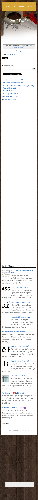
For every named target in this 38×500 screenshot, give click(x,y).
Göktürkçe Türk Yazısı (11, 96)
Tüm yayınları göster (23, 46)
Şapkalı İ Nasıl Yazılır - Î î (20, 361)
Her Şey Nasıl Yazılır (10, 94)
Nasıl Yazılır (19, 20)
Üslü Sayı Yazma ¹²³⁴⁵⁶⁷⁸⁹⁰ (20, 287)
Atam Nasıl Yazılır (9, 99)
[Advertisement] (19, 183)
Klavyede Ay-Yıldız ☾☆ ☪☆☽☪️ (14, 408)
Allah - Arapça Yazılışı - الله (13, 80)
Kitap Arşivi (29, 6)
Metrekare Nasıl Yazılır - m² (13, 83)
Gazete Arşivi (20, 6)
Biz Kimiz (9, 6)
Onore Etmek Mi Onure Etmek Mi (14, 332)
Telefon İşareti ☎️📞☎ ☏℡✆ (13, 393)
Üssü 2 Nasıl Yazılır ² (18, 376)
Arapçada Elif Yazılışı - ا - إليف (21, 317)
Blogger (11, 430)
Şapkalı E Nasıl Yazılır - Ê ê (21, 346)
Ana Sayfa (19, 51)
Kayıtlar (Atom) (10, 54)
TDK (14, 6)
